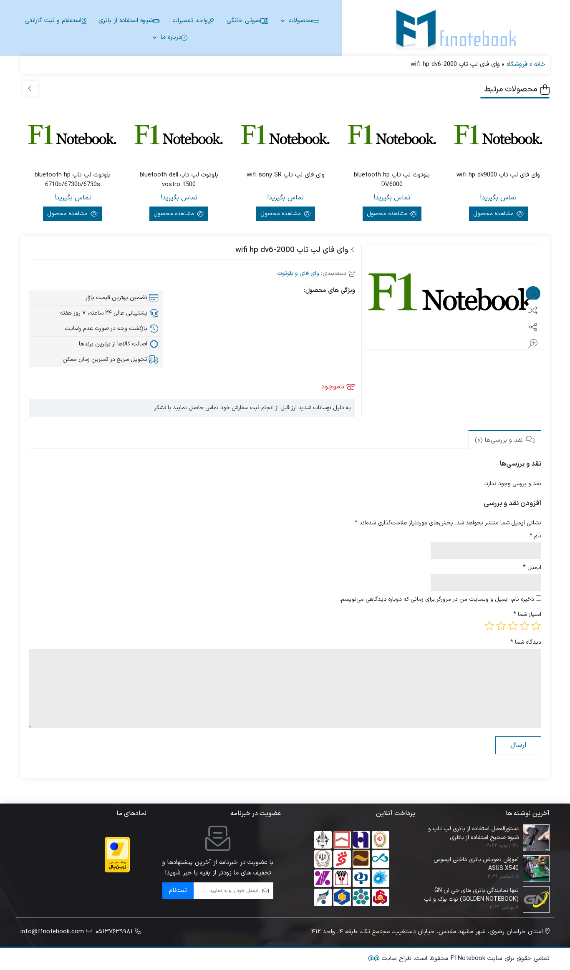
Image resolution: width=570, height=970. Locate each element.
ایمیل (532, 567)
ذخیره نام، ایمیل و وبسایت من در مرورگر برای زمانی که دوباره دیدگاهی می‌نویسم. (436, 599)
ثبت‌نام (178, 890)
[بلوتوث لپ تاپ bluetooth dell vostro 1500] (179, 137)
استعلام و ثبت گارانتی (53, 20)
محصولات (301, 20)
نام (535, 536)
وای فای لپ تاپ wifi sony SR (286, 175)
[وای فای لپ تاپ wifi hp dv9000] (498, 137)
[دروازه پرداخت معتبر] (117, 854)
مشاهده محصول (494, 213)
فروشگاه (517, 64)
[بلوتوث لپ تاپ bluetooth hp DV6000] (392, 137)
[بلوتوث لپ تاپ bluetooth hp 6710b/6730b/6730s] (72, 137)
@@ (374, 958)
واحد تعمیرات (190, 20)
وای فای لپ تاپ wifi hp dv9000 (498, 175)
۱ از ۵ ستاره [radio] (536, 626)
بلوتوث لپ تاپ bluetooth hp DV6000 (392, 180)
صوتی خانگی (243, 20)
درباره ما (171, 37)
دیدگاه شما (525, 642)
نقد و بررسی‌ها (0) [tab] (500, 440)
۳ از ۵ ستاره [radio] (513, 626)
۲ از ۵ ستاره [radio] (525, 626)
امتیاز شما (527, 614)
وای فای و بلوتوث (298, 273)
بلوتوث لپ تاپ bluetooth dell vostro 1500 (179, 180)
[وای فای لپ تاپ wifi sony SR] (285, 137)
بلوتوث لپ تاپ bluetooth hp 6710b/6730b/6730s (73, 180)
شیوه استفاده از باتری (125, 20)
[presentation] (30, 88)
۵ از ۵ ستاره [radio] (489, 626)
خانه (539, 64)
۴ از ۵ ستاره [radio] (501, 626)
